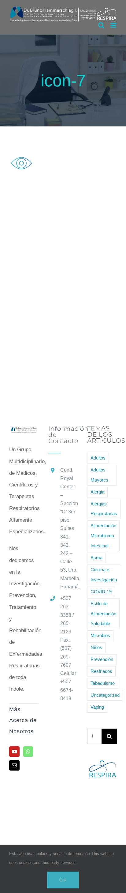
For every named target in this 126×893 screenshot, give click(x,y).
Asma (96, 557)
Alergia (97, 491)
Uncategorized (105, 695)
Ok (63, 879)
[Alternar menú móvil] (113, 25)
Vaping (97, 707)
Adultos (98, 457)
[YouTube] (14, 751)
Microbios (100, 635)
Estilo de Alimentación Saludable (103, 613)
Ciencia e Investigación (104, 574)
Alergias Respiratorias (104, 508)
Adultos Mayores (99, 474)
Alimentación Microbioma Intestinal (103, 535)
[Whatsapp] (28, 751)
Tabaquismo (103, 683)
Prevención (102, 659)
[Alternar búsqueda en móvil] (101, 25)
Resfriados (101, 671)
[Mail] (14, 765)
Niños (96, 647)
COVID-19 (101, 591)
